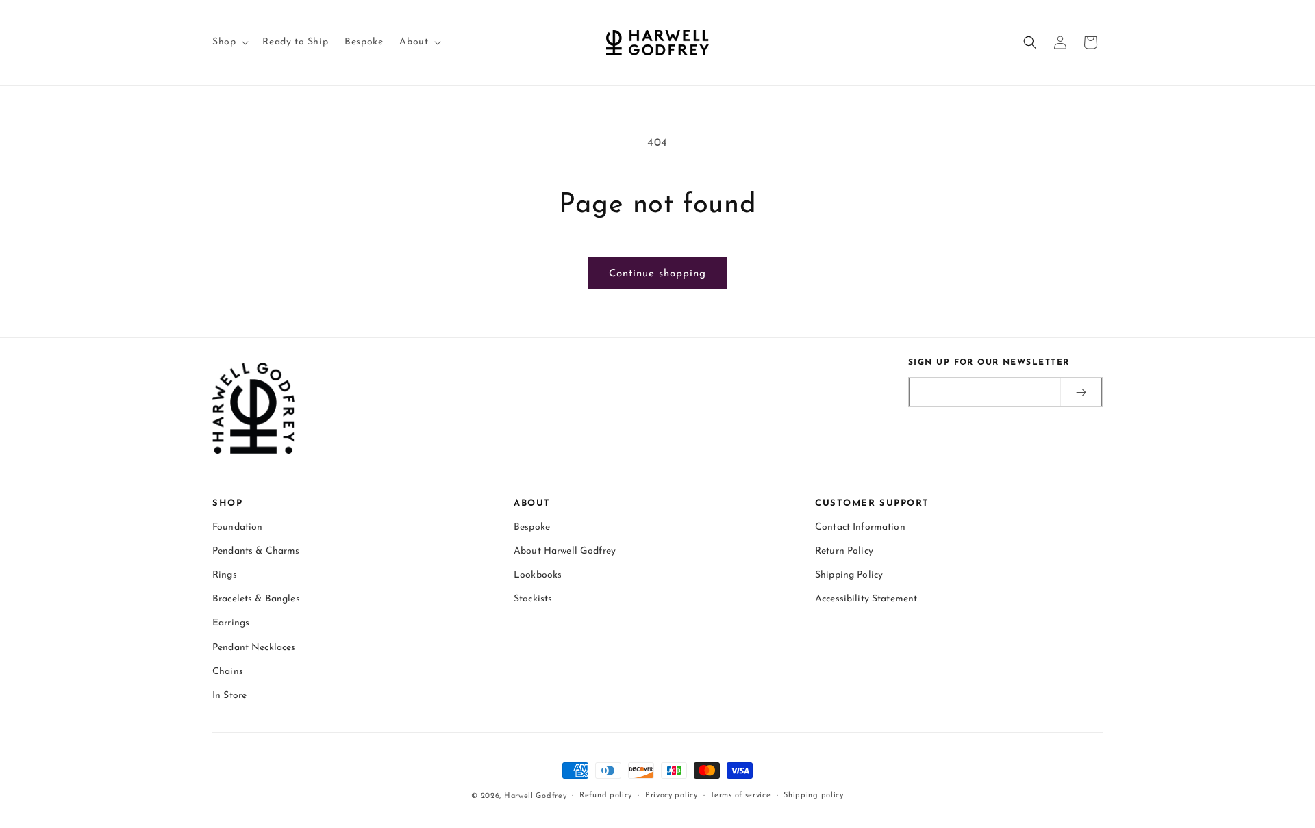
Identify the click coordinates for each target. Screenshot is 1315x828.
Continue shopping (657, 274)
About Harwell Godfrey (565, 551)
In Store (229, 695)
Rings (224, 575)
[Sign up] (1080, 392)
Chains (227, 672)
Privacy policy (671, 795)
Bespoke (532, 527)
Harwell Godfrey (535, 796)
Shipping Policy (849, 575)
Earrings (230, 624)
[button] (229, 42)
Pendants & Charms (255, 551)
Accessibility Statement (866, 599)
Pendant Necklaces (253, 648)
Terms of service (740, 795)
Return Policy (844, 551)
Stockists (533, 599)
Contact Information (860, 527)
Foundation (237, 527)
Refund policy (605, 795)
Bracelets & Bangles (256, 599)
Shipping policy (814, 795)
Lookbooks (538, 575)
